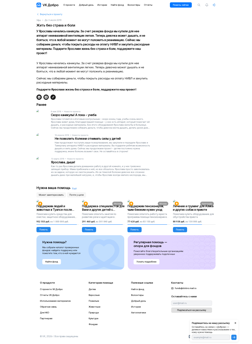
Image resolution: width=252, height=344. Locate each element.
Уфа (38, 20)
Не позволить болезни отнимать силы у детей (88, 138)
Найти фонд (137, 289)
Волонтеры (137, 295)
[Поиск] (199, 5)
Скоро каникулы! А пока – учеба (73, 115)
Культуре (93, 318)
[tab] (51, 195)
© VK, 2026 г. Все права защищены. (59, 336)
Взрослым (94, 295)
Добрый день (138, 301)
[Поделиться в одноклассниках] (46, 97)
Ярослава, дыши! (63, 162)
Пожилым (94, 301)
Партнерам (46, 318)
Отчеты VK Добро (50, 295)
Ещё (74, 188)
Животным (94, 307)
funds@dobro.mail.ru (185, 288)
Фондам (93, 324)
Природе (94, 312)
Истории (136, 307)
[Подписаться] (234, 337)
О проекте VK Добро (51, 289)
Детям (92, 289)
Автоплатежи (138, 312)
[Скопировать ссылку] (53, 97)
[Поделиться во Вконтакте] (39, 97)
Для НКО (44, 312)
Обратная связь (48, 307)
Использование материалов (55, 301)
